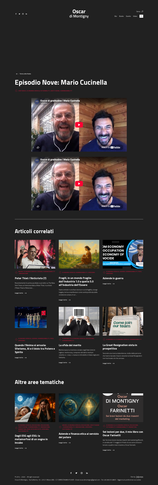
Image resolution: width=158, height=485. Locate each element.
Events (128, 16)
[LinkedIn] (26, 14)
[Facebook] (16, 14)
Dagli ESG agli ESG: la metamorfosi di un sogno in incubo (31, 439)
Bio (116, 16)
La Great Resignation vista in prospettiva (120, 347)
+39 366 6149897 (110, 480)
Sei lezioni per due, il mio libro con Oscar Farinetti (123, 433)
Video (135, 16)
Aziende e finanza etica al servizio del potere (79, 435)
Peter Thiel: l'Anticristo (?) (30, 278)
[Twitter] (19, 14)
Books (121, 16)
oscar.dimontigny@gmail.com (89, 480)
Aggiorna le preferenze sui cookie (129, 480)
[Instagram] (23, 14)
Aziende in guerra (113, 278)
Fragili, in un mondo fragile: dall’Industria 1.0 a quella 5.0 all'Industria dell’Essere (76, 281)
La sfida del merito (70, 345)
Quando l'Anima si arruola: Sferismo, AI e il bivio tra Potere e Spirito (35, 348)
